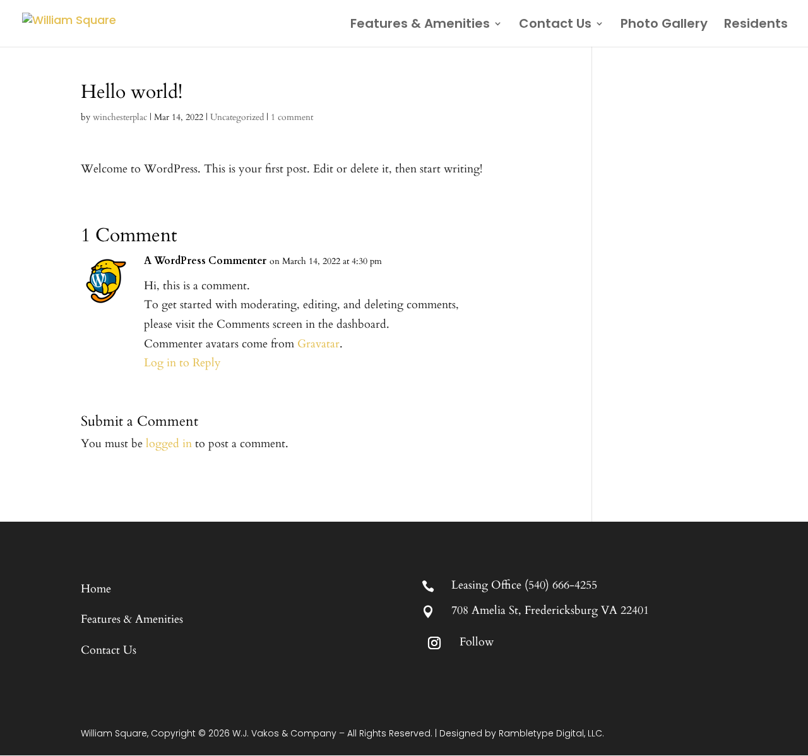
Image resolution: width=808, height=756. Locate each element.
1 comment (292, 117)
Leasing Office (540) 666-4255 (524, 585)
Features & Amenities (420, 25)
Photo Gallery (664, 25)
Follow (477, 642)
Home (96, 589)
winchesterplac (120, 117)
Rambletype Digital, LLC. (551, 733)
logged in (169, 444)
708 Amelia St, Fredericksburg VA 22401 (550, 610)
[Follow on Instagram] (434, 643)
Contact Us (555, 25)
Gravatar (318, 344)
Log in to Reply (182, 363)
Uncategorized (237, 117)
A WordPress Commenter (205, 261)
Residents (756, 25)
